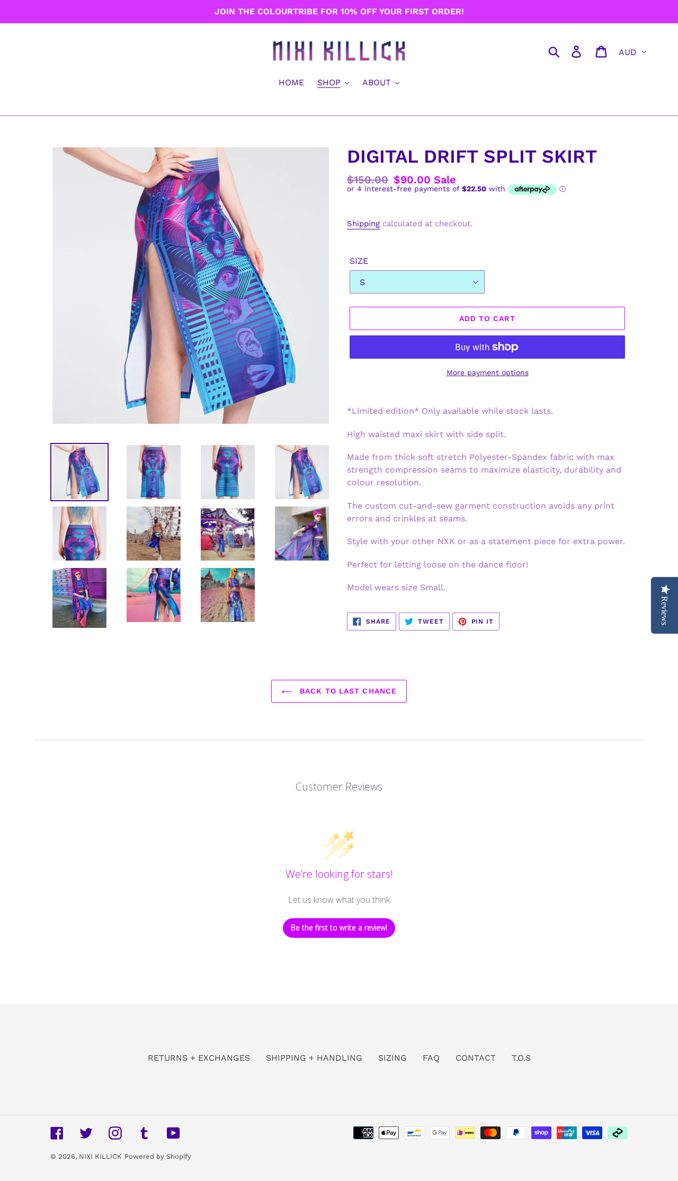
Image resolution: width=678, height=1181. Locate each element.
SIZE (359, 261)
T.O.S (521, 1058)
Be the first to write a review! (339, 927)
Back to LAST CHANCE (347, 691)
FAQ (431, 1058)
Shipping (363, 223)
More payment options (488, 372)
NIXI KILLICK (100, 1156)
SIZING (392, 1058)
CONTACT (476, 1058)
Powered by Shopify (157, 1156)
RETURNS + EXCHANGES (199, 1058)
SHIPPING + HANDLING (314, 1058)
